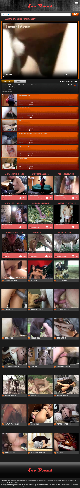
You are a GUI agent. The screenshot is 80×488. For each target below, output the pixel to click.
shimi (35, 256)
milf (62, 256)
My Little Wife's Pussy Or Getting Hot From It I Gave (33, 133)
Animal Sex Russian (24, 108)
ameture (59, 227)
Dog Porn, (12, 87)
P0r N (20, 120)
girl (6, 256)
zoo (40, 198)
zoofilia (63, 198)
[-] (77, 85)
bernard (37, 198)
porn (9, 227)
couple (59, 256)
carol (32, 256)
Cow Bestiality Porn (24, 95)
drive (9, 198)
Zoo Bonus (40, 6)
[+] (75, 85)
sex (6, 198)
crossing (9, 89)
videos (59, 198)
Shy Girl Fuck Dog (24, 146)
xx (66, 198)
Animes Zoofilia (23, 158)
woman (33, 227)
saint (32, 198)
